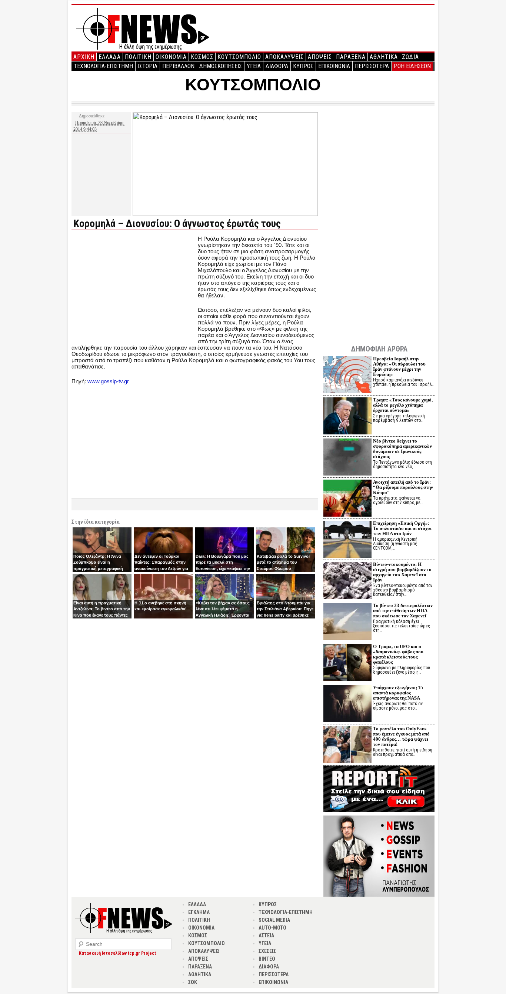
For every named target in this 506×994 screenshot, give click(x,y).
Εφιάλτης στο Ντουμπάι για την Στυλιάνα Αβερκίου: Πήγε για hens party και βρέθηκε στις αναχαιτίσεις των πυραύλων (285, 615)
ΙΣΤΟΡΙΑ (147, 66)
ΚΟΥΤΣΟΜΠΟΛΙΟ (239, 56)
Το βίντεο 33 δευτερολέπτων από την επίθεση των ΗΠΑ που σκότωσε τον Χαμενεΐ (403, 610)
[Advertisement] (133, 287)
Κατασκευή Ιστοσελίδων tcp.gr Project (117, 953)
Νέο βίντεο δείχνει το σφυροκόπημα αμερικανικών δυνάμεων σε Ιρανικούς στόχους (402, 448)
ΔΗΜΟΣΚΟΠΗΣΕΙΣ (220, 66)
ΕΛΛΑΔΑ (110, 56)
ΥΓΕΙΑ (254, 66)
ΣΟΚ (192, 982)
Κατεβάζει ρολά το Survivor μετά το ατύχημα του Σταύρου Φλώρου (283, 562)
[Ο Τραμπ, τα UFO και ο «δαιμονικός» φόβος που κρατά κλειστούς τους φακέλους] (347, 663)
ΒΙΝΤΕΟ (267, 959)
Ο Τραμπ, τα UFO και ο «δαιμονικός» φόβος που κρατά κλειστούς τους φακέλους (398, 654)
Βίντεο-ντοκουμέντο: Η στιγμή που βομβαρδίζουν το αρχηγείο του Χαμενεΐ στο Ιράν (402, 572)
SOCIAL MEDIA (274, 920)
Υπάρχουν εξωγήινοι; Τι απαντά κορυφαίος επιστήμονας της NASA (398, 693)
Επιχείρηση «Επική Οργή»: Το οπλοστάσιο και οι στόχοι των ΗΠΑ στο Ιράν (402, 528)
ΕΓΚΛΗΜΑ (199, 912)
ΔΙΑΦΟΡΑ (277, 66)
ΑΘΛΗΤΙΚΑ (384, 56)
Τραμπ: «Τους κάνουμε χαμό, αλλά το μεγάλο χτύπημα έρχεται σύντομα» (403, 405)
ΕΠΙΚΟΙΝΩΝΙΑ (334, 66)
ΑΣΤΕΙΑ (266, 935)
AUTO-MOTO (272, 928)
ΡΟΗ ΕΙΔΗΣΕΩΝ (412, 66)
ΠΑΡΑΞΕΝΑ (351, 56)
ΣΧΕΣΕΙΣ (267, 951)
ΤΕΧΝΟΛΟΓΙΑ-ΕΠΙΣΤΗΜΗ (103, 66)
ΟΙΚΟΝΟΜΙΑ (171, 56)
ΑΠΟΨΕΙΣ (320, 56)
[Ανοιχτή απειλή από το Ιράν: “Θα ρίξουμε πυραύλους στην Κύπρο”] (347, 499)
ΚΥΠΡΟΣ (303, 66)
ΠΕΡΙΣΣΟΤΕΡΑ (372, 66)
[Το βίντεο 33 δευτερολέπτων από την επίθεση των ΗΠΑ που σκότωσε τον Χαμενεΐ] (347, 622)
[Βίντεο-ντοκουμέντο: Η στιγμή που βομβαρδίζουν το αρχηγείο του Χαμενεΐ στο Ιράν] (347, 581)
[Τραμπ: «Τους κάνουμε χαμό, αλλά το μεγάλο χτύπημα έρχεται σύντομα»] (347, 416)
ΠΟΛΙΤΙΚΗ (138, 56)
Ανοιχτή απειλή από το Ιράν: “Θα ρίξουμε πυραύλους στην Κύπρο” (403, 487)
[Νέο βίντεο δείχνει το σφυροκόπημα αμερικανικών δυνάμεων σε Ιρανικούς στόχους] (347, 457)
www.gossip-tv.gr (108, 381)
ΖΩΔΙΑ (410, 56)
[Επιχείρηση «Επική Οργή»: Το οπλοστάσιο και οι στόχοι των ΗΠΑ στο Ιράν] (347, 540)
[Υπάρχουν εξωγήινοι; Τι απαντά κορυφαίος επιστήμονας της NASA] (347, 704)
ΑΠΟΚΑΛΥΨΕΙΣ (284, 56)
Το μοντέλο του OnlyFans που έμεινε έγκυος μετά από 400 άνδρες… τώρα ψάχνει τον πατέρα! (401, 736)
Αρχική (83, 56)
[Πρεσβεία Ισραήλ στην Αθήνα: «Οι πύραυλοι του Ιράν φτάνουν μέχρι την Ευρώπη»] (347, 375)
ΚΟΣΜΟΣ (202, 56)
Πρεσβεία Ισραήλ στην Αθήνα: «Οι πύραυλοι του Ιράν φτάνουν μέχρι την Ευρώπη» (399, 366)
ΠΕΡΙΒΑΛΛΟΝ (178, 66)
